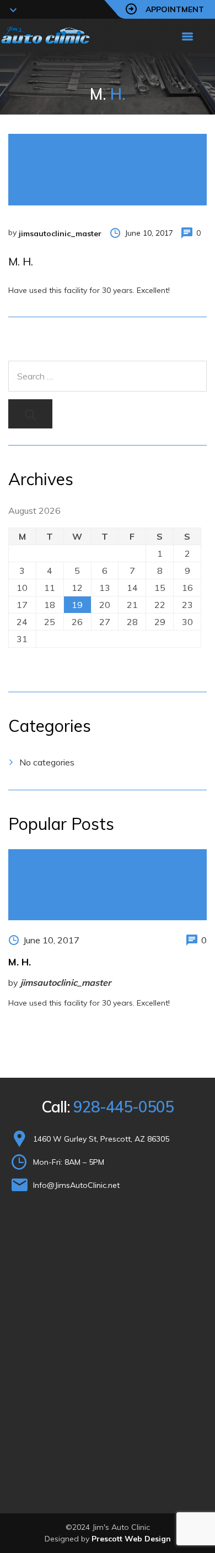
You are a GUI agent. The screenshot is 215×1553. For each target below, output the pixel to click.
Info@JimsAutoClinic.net (76, 1185)
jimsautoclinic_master (60, 233)
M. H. (19, 961)
